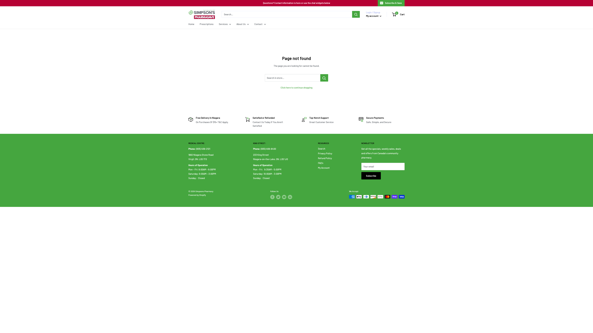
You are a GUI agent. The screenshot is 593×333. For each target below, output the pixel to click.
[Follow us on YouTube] (284, 197)
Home (191, 24)
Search (321, 148)
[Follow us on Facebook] (272, 197)
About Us (241, 24)
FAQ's (320, 163)
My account (372, 15)
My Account (324, 167)
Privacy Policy (325, 153)
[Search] (356, 14)
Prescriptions (206, 24)
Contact (258, 24)
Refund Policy (325, 158)
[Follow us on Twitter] (278, 197)
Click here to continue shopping (296, 87)
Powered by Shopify (197, 195)
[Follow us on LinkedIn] (290, 197)
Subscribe (371, 175)
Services (223, 24)
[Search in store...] (324, 78)
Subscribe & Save (393, 3)
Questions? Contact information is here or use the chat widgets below (296, 3)
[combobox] (287, 14)
